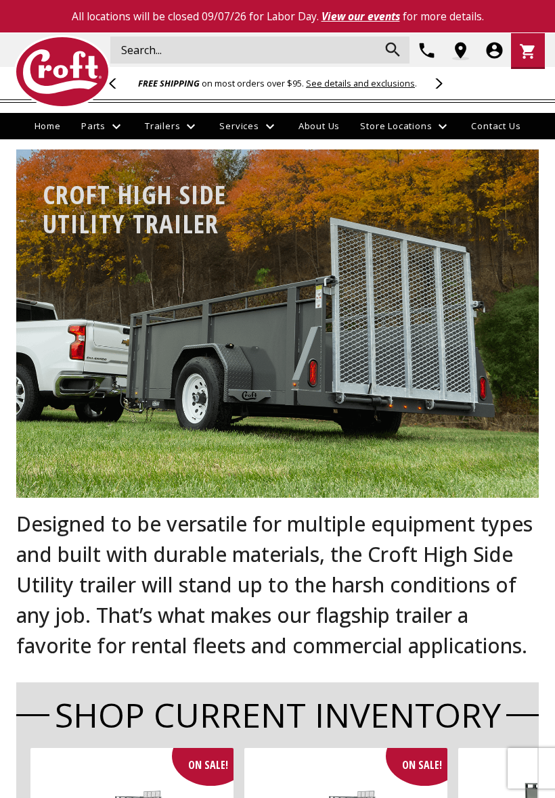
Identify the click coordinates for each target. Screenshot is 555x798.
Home (48, 126)
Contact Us (495, 126)
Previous (118, 83)
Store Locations (405, 126)
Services (248, 126)
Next (436, 83)
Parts (103, 126)
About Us (319, 126)
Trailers (172, 126)
